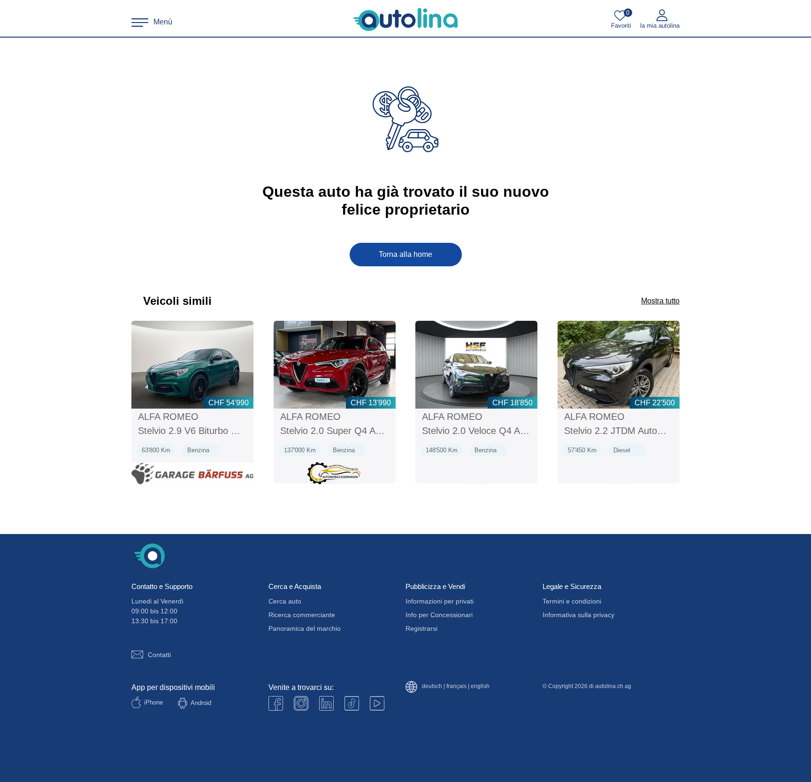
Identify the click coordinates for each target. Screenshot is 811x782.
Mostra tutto (660, 301)
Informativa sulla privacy (578, 615)
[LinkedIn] (326, 703)
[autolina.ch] (405, 19)
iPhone (153, 702)
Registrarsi (421, 628)
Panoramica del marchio (304, 628)
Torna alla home (405, 254)
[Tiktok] (351, 703)
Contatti (159, 654)
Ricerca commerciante (301, 615)
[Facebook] (275, 703)
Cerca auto (284, 601)
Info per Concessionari (439, 615)
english (480, 686)
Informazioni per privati (440, 601)
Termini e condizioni (572, 601)
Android (201, 702)
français (456, 686)
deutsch (432, 686)
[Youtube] (301, 703)
